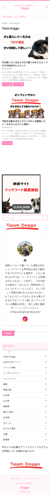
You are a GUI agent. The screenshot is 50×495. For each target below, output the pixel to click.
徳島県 (6, 406)
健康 (5, 384)
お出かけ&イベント (12, 362)
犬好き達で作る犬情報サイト (25, 483)
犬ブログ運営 (9, 428)
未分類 (6, 417)
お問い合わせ (15, 479)
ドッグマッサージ (11, 373)
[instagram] (25, 319)
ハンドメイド (9, 378)
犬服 (5, 434)
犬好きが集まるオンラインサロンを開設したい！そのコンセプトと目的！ (24, 122)
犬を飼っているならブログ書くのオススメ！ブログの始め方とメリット (25, 64)
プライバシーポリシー (31, 479)
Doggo (25, 8)
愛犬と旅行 (8, 412)
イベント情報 (9, 367)
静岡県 (6, 439)
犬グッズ (7, 423)
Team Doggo (9, 356)
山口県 (6, 400)
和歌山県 (7, 389)
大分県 (6, 395)
